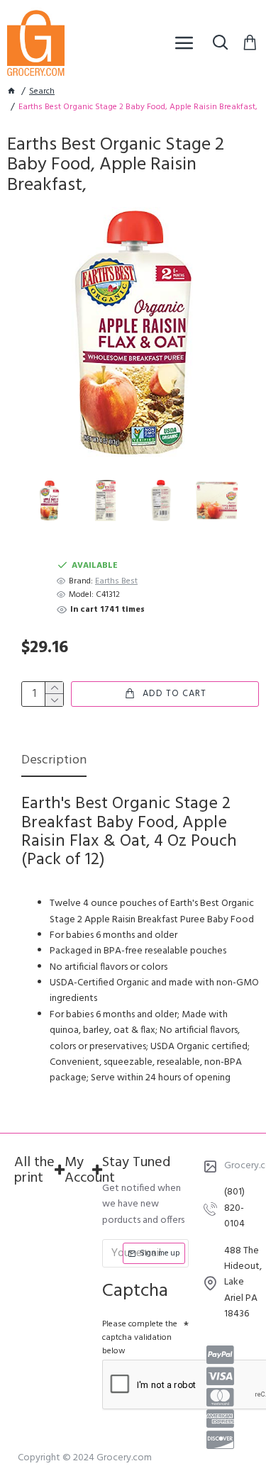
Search (42, 92)
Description (54, 762)
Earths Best (116, 581)
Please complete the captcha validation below (139, 1337)
